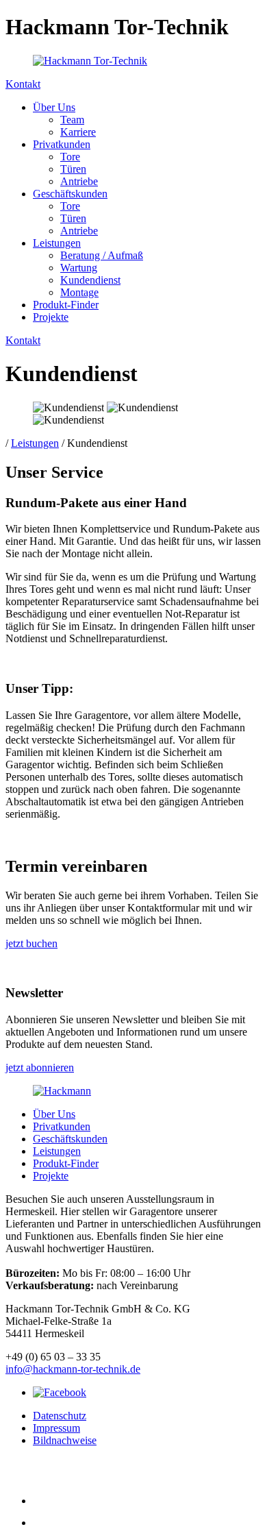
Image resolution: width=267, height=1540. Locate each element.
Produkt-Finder (66, 304)
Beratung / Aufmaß (101, 255)
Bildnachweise (65, 1440)
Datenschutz (59, 1415)
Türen (73, 169)
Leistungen (57, 243)
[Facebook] (59, 1392)
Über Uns (54, 107)
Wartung (78, 267)
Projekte (50, 317)
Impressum (56, 1428)
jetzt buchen (31, 943)
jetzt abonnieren (39, 1067)
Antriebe (79, 181)
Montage (79, 292)
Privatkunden (61, 144)
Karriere (78, 132)
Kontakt (22, 84)
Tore (70, 156)
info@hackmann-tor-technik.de (72, 1369)
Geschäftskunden (70, 193)
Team (72, 119)
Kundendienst (90, 280)
